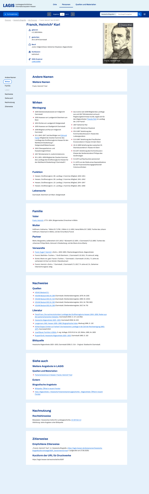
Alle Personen (32, 20)
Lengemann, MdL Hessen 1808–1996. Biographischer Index (56, 323)
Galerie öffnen (126, 25)
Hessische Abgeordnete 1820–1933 (48, 320)
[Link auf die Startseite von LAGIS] (20, 5)
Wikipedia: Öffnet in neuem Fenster (47, 388)
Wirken (7, 81)
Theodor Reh (91, 119)
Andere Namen (10, 77)
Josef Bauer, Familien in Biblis (45, 332)
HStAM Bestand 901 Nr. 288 (45, 296)
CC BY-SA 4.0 (76, 420)
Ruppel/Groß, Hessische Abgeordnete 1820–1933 (53, 335)
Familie (7, 86)
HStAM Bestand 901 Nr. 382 (45, 302)
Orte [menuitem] (55, 4)
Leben (7, 90)
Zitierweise (9, 106)
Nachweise (9, 94)
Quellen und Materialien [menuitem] (86, 4)
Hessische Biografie (107, 14)
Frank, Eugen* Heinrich (43, 252)
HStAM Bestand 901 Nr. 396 (45, 305)
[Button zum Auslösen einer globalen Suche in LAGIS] (140, 14)
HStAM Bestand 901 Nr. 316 (45, 299)
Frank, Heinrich (37, 220)
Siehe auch (9, 98)
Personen (8, 20)
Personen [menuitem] (66, 4)
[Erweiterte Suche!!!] (144, 14)
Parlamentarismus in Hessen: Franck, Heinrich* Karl (53, 375)
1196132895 (36, 61)
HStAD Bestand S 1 (42, 292)
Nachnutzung (10, 102)
